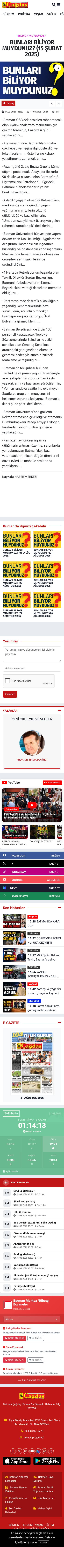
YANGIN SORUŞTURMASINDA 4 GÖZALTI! (41, 974)
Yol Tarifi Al (37, 1338)
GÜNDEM (8, 14)
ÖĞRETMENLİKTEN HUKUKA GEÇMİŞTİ (44, 940)
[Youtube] (32, 1451)
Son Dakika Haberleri (13, 1510)
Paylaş (10, 103)
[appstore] (16, 1462)
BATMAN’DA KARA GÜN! (43, 924)
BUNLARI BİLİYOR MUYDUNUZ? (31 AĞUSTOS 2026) (43, 553)
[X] (19, 1451)
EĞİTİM (50, 1525)
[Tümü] (59, 907)
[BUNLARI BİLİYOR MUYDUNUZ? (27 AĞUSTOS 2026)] (17, 599)
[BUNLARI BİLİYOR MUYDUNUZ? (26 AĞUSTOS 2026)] (47, 599)
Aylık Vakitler (12, 1171)
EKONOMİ (34, 1001)
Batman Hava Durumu (43, 1478)
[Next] (38, 1451)
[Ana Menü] (58, 4)
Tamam (43, 1543)
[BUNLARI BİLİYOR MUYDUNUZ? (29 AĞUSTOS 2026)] (17, 569)
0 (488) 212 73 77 (16, 1360)
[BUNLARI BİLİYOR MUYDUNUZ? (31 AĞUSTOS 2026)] (47, 539)
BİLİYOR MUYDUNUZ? (32, 35)
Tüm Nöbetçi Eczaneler (33, 1380)
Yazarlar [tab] (10, 710)
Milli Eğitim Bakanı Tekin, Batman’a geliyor (43, 957)
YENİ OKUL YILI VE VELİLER (32, 719)
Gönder (10, 694)
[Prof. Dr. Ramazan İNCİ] (32, 742)
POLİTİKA (24, 14)
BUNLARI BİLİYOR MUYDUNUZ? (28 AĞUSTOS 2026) (43, 583)
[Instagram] (26, 1451)
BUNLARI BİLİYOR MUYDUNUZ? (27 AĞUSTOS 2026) (13, 613)
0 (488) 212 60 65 (16, 1338)
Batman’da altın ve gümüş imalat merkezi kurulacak (43, 1008)
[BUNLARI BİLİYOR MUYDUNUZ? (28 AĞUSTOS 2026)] (47, 569)
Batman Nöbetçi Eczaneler (16, 1478)
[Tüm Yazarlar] (59, 710)
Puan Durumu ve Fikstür (16, 1500)
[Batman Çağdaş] (15, 5)
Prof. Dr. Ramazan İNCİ (32, 759)
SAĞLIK (51, 14)
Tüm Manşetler (46, 1498)
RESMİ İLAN (19, 1528)
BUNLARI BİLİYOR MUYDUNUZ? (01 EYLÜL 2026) (16, 553)
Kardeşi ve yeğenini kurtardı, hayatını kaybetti (44, 991)
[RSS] (51, 1451)
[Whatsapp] (44, 1451)
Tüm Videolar (53, 782)
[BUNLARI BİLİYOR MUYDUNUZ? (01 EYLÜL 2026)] (17, 539)
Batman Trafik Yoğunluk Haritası (43, 1489)
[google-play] (47, 1462)
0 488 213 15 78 (34, 1430)
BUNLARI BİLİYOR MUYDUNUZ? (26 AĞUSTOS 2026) (43, 613)
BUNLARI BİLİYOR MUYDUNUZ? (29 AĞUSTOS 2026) (13, 583)
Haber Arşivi (45, 1508)
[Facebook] (13, 1451)
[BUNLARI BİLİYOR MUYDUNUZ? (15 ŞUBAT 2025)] (32, 80)
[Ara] (54, 4)
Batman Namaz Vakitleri (16, 1489)
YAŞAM (38, 14)
